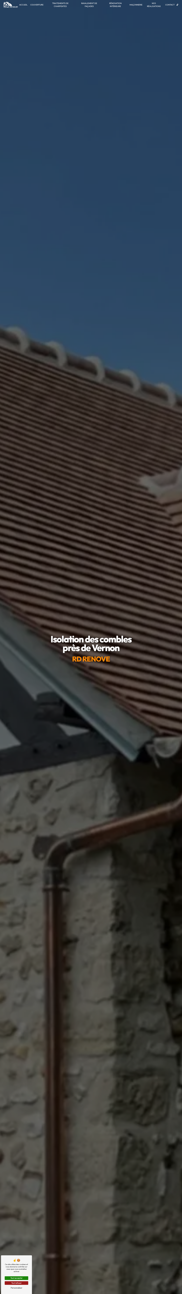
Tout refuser (16, 1283)
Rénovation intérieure (115, 4)
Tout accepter (16, 1278)
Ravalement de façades (89, 4)
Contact (170, 4)
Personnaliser (16, 1288)
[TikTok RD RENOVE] (177, 5)
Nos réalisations (154, 4)
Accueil (23, 4)
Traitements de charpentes (60, 4)
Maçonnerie (136, 4)
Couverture (36, 4)
